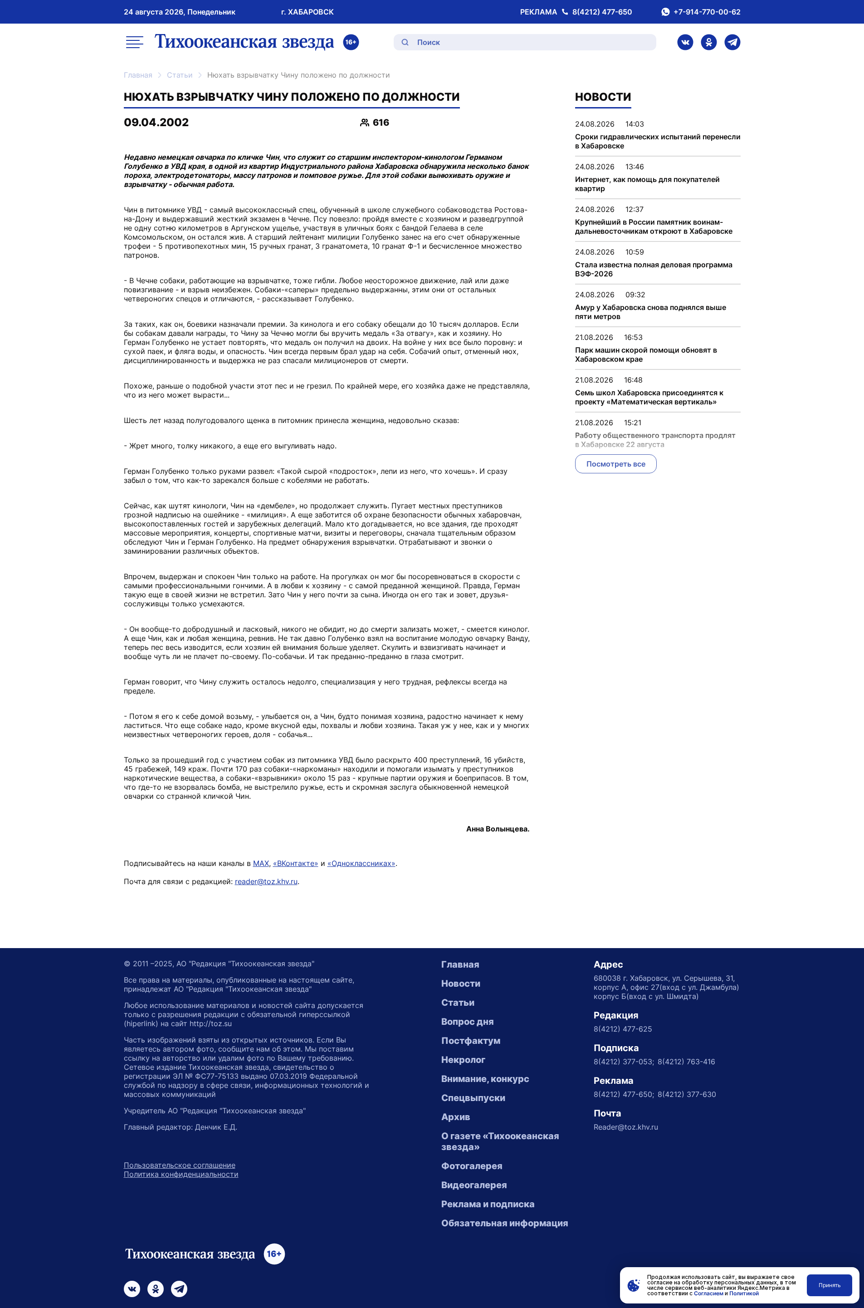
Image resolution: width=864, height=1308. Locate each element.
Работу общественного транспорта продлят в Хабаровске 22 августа (655, 440)
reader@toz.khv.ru (266, 881)
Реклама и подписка (488, 1204)
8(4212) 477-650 (602, 11)
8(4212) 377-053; (624, 1061)
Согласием (708, 1293)
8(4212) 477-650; (624, 1094)
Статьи (180, 74)
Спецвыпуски (473, 1097)
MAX (261, 863)
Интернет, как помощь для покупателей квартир (647, 184)
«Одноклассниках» (361, 863)
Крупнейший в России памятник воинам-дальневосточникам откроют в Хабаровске (653, 226)
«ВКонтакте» (295, 863)
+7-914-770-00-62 (707, 11)
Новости (460, 983)
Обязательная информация (504, 1223)
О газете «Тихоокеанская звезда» (500, 1141)
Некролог (463, 1059)
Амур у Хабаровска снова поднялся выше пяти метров (650, 312)
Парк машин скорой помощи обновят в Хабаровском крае (646, 354)
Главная (138, 74)
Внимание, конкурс (485, 1078)
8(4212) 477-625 (623, 1028)
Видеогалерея (474, 1185)
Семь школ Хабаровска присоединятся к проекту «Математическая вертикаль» (649, 397)
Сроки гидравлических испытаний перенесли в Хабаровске (658, 141)
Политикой (744, 1293)
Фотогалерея (472, 1165)
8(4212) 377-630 (687, 1094)
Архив (455, 1116)
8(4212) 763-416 (686, 1061)
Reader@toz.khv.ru (626, 1126)
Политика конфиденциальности (181, 1174)
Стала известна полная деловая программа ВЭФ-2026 (653, 269)
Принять (830, 1285)
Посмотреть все (615, 463)
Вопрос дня (467, 1021)
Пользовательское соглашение (179, 1165)
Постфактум (470, 1040)
